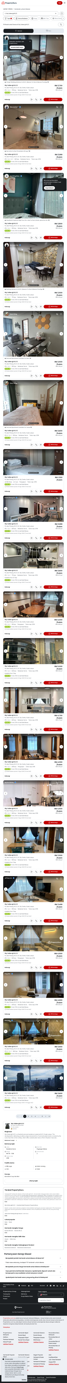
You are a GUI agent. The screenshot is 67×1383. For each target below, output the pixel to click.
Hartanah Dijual (23, 1333)
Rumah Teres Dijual (23, 1340)
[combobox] (30, 13)
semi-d (46, 1195)
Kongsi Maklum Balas (27, 1296)
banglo (50, 1195)
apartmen (40, 1195)
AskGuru (5, 1337)
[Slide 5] (34, 216)
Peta (49, 31)
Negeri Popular (38, 1355)
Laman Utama (7, 9)
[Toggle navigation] (64, 3)
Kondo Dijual (22, 1335)
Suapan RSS (52, 1362)
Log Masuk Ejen (53, 1357)
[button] (11, 1140)
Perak (10, 1222)
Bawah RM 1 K (18, 1230)
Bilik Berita (24, 1294)
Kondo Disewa (38, 1335)
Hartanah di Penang (39, 1364)
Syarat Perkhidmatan (29, 1377)
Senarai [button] (20, 31)
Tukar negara (42, 1291)
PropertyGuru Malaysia (7, 1334)
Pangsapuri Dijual (23, 1337)
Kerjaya (5, 1298)
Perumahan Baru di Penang (54, 1346)
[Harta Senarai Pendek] (61, 38)
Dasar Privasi (40, 1377)
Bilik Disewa (37, 1340)
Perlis (6, 1222)
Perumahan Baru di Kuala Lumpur (54, 1342)
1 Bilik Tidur (13, 1239)
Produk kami (6, 1296)
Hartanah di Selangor (40, 1361)
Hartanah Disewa (39, 1333)
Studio (6, 1239)
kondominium (33, 1195)
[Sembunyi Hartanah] (57, 38)
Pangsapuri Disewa (39, 1337)
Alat (50, 1355)
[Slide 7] (37, 354)
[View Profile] (13, 38)
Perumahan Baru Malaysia (54, 1334)
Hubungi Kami (25, 1291)
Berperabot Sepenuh (10, 1247)
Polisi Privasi (20, 1367)
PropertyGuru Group (9, 1291)
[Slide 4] (33, 216)
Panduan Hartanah (8, 1339)
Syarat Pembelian (51, 1377)
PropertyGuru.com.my (9, 1318)
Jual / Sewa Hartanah (55, 1359)
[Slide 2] (30, 216)
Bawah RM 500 (9, 1230)
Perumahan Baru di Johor (54, 1338)
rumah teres (25, 1195)
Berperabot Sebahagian (24, 1247)
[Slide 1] (29, 216)
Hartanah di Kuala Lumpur (39, 1358)
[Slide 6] (36, 216)
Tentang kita (6, 1294)
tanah (57, 1195)
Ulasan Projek (7, 1342)
